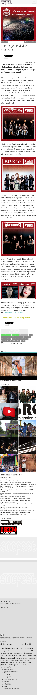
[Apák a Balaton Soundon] (9, 463)
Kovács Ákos (27, 337)
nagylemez (21, 662)
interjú (12, 660)
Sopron (16, 645)
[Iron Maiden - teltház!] (27, 394)
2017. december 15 (31, 42)
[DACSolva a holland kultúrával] (27, 446)
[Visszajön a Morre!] (9, 446)
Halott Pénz (5, 653)
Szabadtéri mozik (6, 477)
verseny (24, 665)
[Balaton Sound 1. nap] (27, 429)
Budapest (7, 644)
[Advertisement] (14, 331)
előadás (31, 658)
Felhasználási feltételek (10, 679)
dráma (18, 658)
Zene (8, 678)
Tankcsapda (21, 655)
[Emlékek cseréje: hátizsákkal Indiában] (27, 463)
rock (10, 665)
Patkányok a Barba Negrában (10, 481)
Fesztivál (3, 335)
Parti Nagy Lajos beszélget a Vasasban (12, 497)
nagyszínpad (27, 662)
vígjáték (29, 664)
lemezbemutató (6, 662)
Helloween (4, 337)
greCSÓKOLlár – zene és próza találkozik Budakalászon (18, 485)
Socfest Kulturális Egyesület (11, 688)
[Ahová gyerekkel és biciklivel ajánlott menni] (9, 429)
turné (20, 665)
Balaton (21, 648)
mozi (17, 662)
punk (7, 665)
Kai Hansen (20, 337)
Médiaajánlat (7, 685)
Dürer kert (15, 651)
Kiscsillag (20, 653)
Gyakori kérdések (8, 681)
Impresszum (7, 683)
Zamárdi (21, 645)
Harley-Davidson (5, 660)
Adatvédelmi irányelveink (7, 639)
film (35, 658)
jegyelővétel (12, 337)
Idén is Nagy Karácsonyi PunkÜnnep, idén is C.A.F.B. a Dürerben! (17, 490)
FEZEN (9, 335)
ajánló (34, 655)
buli (13, 658)
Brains (34, 651)
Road (14, 655)
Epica (30, 335)
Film (8, 674)
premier (3, 665)
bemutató (9, 658)
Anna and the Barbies (25, 651)
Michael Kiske (15, 339)
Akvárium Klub (12, 648)
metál (14, 662)
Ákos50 (23, 341)
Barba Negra (28, 648)
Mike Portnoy (24, 339)
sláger (14, 665)
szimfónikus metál (15, 341)
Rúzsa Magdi (4, 341)
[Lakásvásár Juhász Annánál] (9, 394)
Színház (9, 676)
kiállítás (24, 660)
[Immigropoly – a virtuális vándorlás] (27, 411)
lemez (28, 660)
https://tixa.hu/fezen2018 (13, 313)
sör (17, 664)
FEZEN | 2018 (4, 42)
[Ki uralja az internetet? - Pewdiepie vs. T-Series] (9, 411)
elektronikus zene (24, 658)
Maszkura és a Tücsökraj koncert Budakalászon (15, 513)
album (2, 658)
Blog (5, 673)
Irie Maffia (14, 653)
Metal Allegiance (6, 339)
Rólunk (6, 686)
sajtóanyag (24, 335)
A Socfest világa (8, 669)
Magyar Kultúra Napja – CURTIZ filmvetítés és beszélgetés (15, 508)
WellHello (30, 655)
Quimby (9, 655)
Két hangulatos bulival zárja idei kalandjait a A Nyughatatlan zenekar (15, 501)
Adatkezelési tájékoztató (11, 671)
